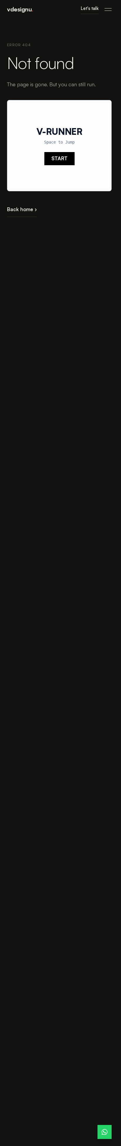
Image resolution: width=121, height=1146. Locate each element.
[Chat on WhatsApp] (105, 1132)
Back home (22, 209)
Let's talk (90, 8)
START (59, 158)
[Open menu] (108, 9)
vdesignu (20, 9)
